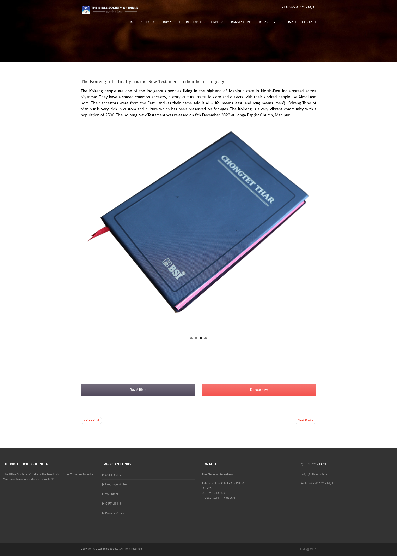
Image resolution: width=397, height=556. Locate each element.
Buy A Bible (138, 389)
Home (130, 22)
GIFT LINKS (113, 503)
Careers (217, 22)
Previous (74, 230)
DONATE (291, 22)
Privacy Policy (114, 513)
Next (322, 230)
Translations (240, 22)
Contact (309, 22)
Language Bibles (116, 484)
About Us (148, 22)
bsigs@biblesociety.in (315, 474)
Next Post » (305, 420)
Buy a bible (172, 22)
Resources (194, 22)
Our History (113, 474)
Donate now (259, 389)
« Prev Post (91, 420)
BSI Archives (269, 22)
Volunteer (111, 494)
